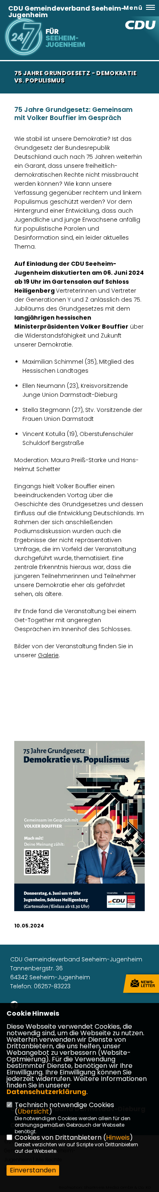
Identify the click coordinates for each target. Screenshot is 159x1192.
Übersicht (33, 1111)
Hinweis (118, 1137)
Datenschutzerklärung (46, 1091)
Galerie (48, 655)
